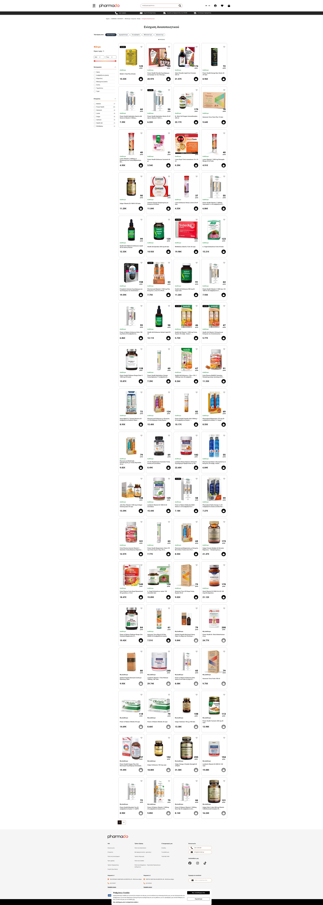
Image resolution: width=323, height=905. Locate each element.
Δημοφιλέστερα (123, 34)
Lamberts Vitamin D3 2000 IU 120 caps (213, 765)
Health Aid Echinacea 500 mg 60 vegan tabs (185, 289)
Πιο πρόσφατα (136, 34)
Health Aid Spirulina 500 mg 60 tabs (158, 246)
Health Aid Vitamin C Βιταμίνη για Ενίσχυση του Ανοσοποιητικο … (213, 333)
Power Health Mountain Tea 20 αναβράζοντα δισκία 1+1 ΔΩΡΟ (129, 808)
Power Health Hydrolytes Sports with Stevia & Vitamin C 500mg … (131, 117)
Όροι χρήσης (111, 860)
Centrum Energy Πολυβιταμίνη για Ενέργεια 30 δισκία (157, 203)
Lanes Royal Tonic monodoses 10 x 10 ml (186, 160)
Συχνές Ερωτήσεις (113, 869)
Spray (98, 72)
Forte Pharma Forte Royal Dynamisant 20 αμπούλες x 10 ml (131, 592)
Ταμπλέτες (99, 88)
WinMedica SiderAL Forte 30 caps (185, 246)
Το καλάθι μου (165, 852)
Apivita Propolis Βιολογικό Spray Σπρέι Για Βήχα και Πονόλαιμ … (185, 635)
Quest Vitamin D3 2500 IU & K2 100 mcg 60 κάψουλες (213, 592)
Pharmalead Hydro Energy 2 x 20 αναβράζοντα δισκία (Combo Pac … (213, 505)
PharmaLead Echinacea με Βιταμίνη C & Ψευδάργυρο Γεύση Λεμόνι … (158, 419)
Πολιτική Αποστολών (140, 848)
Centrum (105, 120)
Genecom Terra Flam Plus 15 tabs (213, 117)
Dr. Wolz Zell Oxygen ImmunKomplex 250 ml (186, 117)
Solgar (105, 116)
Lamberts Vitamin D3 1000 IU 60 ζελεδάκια (157, 505)
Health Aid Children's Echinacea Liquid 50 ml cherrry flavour (131, 246)
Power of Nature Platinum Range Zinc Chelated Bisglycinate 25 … (131, 635)
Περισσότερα (198, 899)
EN (206, 5)
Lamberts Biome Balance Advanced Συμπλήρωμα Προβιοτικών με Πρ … (186, 462)
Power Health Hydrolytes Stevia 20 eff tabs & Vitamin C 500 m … (158, 117)
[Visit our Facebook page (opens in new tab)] (189, 863)
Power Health (105, 107)
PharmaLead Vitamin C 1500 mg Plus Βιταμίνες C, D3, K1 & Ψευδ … (158, 289)
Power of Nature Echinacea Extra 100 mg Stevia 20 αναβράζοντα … (131, 333)
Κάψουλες (99, 78)
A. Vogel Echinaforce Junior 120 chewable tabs (157, 592)
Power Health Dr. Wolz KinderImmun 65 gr (214, 635)
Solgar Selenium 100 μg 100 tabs (185, 722)
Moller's (105, 104)
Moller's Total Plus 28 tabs (128, 74)
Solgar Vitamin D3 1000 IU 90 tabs (130, 203)
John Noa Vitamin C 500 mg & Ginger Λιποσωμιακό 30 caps (131, 505)
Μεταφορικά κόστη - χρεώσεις (143, 852)
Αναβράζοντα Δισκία (102, 75)
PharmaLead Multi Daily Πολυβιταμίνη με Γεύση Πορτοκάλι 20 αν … (130, 462)
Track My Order (165, 856)
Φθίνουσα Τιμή (148, 34)
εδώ (133, 899)
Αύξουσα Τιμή (159, 34)
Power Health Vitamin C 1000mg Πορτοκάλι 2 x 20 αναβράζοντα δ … (213, 203)
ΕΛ (209, 5)
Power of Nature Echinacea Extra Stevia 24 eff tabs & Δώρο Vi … (185, 678)
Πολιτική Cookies (139, 860)
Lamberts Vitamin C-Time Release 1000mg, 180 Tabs (157, 678)
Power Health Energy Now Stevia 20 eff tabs (213, 73)
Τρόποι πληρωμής (139, 856)
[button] (94, 5)
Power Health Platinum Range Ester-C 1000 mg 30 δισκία (131, 376)
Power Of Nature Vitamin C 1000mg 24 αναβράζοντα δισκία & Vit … (158, 808)
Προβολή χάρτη (112, 887)
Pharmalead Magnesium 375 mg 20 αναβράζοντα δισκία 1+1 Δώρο (213, 419)
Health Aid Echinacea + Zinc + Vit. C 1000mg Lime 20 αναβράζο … (185, 376)
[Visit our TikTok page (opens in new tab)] (205, 863)
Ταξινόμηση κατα (99, 34)
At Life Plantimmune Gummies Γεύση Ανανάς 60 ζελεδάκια (158, 462)
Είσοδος (164, 848)
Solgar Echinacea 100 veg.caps (156, 765)
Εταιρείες (110, 852)
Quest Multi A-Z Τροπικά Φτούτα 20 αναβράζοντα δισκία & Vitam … (130, 419)
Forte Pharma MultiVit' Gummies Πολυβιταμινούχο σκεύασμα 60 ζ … (213, 376)
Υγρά (97, 91)
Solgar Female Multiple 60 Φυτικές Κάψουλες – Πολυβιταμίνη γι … (213, 549)
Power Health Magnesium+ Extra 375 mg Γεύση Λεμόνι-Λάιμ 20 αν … (158, 549)
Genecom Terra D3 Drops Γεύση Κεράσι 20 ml (184, 592)
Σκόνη (98, 85)
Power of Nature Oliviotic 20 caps (157, 722)
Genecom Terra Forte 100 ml (211, 678)
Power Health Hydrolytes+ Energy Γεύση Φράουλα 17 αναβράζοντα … (157, 376)
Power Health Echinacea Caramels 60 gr (158, 160)
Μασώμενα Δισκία (101, 81)
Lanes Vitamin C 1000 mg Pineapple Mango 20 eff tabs (213, 160)
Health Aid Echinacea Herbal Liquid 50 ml (159, 333)
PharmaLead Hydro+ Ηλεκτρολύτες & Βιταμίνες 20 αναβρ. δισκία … (214, 462)
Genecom (105, 110)
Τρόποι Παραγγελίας (113, 865)
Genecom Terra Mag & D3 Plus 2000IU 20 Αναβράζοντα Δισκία (157, 635)
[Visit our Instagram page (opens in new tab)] (197, 863)
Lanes (105, 113)
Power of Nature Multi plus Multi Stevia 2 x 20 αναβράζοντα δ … (184, 505)
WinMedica (105, 126)
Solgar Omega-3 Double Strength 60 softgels (186, 765)
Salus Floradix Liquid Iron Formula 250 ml (185, 73)
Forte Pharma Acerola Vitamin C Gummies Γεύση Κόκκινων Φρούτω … (131, 549)
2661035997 (113, 883)
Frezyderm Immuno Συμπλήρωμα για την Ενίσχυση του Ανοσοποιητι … (131, 289)
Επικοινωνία (111, 848)
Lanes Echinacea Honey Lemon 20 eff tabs (186, 203)
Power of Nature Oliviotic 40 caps (130, 722)
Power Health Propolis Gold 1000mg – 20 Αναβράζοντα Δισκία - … (186, 419)
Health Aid (105, 123)
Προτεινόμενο (111, 34)
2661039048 (149, 883)
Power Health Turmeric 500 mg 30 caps (213, 721)
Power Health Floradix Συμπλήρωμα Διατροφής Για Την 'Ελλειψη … (158, 73)
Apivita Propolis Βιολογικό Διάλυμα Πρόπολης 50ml (130, 678)
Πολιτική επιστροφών (114, 856)
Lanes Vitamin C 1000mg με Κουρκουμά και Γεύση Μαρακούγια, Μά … (130, 160)
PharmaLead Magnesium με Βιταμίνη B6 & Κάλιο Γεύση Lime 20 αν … (186, 549)
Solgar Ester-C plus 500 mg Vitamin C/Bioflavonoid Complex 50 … (213, 808)
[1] (103, 51)
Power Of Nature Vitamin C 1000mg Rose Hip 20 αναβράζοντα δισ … (185, 808)
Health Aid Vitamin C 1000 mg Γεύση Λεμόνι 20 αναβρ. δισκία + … (186, 333)
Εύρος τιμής (98, 51)
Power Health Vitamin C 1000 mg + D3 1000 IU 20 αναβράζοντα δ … (214, 289)
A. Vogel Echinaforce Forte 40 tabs (213, 246)
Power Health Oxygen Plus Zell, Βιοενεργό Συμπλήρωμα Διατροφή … (131, 765)
